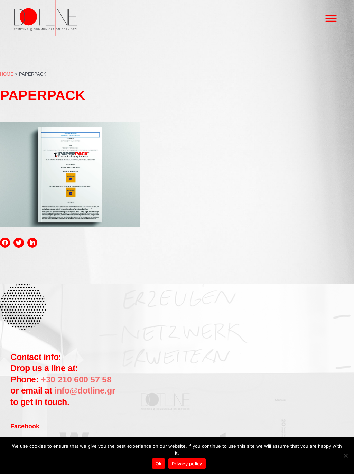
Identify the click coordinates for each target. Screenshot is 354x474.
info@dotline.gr (84, 390)
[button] (331, 18)
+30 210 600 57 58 (75, 379)
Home (6, 74)
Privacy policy (187, 463)
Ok (159, 463)
